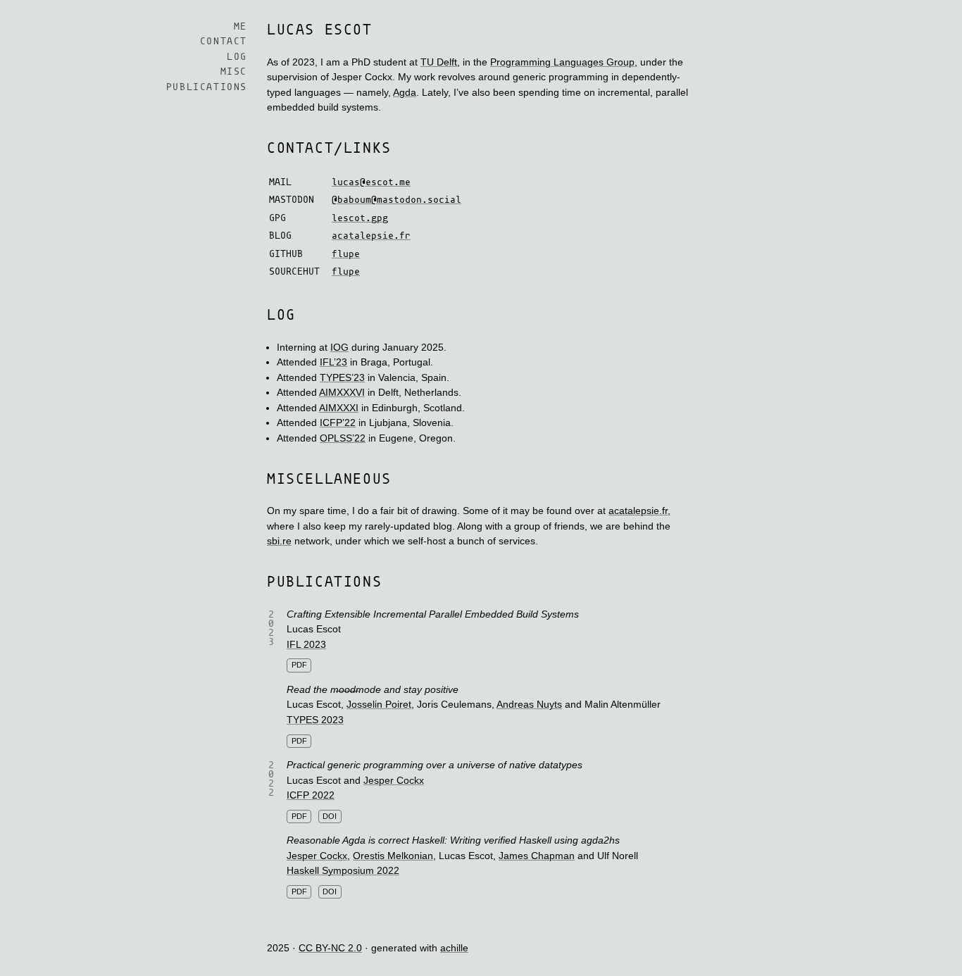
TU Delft (438, 62)
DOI (330, 816)
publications (206, 87)
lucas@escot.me (371, 182)
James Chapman (537, 855)
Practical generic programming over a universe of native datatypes (434, 764)
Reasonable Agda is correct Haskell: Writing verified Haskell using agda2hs (453, 840)
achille (454, 947)
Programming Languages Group (562, 62)
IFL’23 (333, 362)
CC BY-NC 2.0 (330, 947)
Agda (404, 92)
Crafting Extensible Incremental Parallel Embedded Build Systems (433, 614)
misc (233, 72)
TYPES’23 (342, 377)
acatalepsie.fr (371, 236)
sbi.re (279, 540)
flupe (346, 254)
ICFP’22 (338, 422)
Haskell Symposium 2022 (343, 870)
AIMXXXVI (342, 392)
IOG (339, 347)
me (240, 27)
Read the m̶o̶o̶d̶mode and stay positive (372, 689)
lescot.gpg (360, 218)
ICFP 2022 (311, 795)
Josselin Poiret (378, 704)
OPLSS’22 (343, 438)
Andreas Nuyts (529, 704)
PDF (299, 665)
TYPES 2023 (315, 719)
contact (223, 42)
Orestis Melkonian (393, 855)
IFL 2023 (306, 644)
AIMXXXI (338, 407)
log (237, 57)
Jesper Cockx (393, 780)
